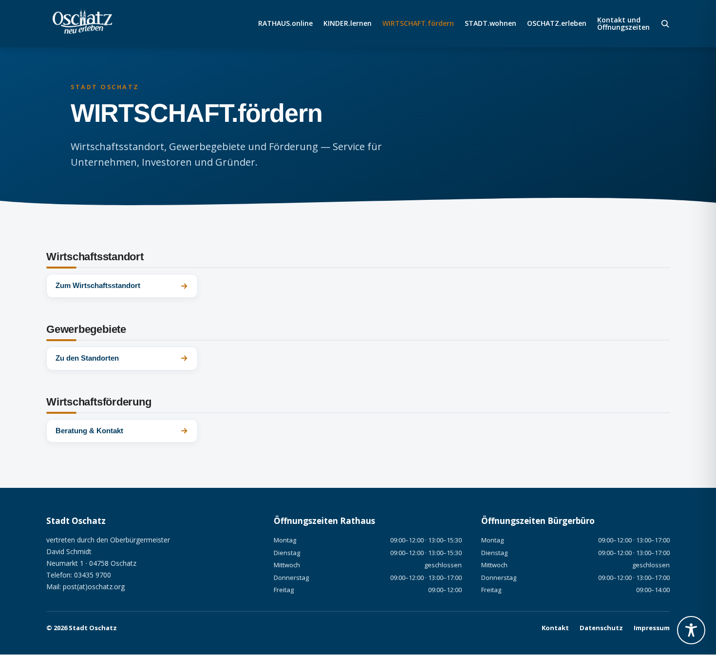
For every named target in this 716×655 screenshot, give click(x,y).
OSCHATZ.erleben (556, 24)
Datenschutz (601, 627)
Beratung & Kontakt (89, 430)
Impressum (652, 627)
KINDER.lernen (347, 24)
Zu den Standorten (87, 358)
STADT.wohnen (490, 24)
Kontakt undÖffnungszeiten (623, 24)
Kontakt (555, 627)
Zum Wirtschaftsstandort (98, 285)
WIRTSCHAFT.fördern (418, 24)
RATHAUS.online (285, 24)
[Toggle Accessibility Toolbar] (691, 630)
